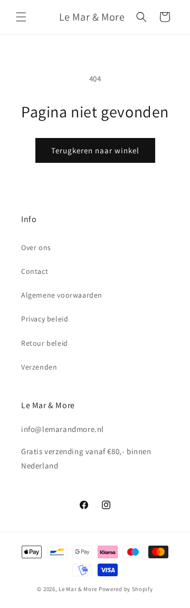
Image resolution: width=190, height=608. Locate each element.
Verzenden (39, 367)
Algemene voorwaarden (61, 295)
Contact (34, 271)
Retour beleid (44, 343)
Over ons (36, 247)
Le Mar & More (78, 589)
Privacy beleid (44, 319)
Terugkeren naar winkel (95, 150)
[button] (21, 17)
